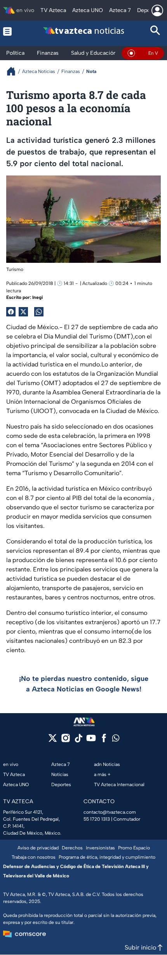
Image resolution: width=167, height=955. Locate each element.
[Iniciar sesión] (157, 10)
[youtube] (91, 740)
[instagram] (65, 740)
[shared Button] (38, 311)
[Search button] (155, 31)
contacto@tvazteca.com (110, 812)
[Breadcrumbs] (14, 71)
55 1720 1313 (97, 819)
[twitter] (52, 740)
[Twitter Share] (23, 311)
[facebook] (104, 740)
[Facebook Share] (11, 311)
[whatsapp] (116, 739)
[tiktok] (78, 740)
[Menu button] (11, 31)
